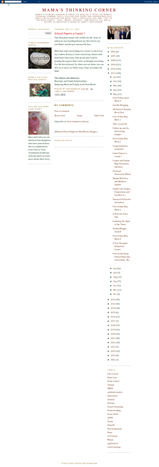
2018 (113, 325)
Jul (114, 273)
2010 (113, 69)
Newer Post (59, 116)
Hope (109, 432)
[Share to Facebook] (62, 94)
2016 (113, 317)
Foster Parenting (115, 407)
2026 (113, 360)
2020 (113, 334)
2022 (113, 343)
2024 (113, 351)
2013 (113, 304)
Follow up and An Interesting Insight (121, 131)
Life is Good (112, 374)
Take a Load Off (120, 124)
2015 (113, 313)
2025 (113, 356)
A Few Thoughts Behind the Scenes (120, 246)
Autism (110, 385)
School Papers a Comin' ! (69, 33)
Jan (115, 77)
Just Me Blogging (120, 105)
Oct (115, 286)
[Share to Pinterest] (64, 94)
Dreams (111, 403)
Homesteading (114, 410)
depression (112, 396)
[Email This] (55, 94)
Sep (115, 281)
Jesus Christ (112, 414)
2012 (113, 300)
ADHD (110, 418)
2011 (113, 73)
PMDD (110, 389)
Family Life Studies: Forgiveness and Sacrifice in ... (122, 192)
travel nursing (113, 447)
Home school (113, 381)
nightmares (112, 443)
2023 (113, 347)
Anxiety (111, 400)
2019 (113, 330)
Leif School (112, 436)
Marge (110, 440)
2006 (113, 52)
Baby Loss (112, 378)
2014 (113, 308)
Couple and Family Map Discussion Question (121, 164)
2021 (113, 338)
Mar (115, 86)
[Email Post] (91, 89)
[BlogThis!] (58, 94)
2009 (113, 65)
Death (110, 422)
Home (79, 116)
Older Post (99, 116)
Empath (111, 425)
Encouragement (114, 429)
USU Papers (68, 91)
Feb (115, 81)
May (115, 94)
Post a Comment (61, 111)
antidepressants (114, 392)
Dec (115, 294)
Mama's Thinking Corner (79, 10)
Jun (115, 268)
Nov (115, 290)
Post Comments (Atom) (78, 122)
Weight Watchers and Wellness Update (120, 181)
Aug (115, 277)
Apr (115, 90)
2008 (113, 60)
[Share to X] (60, 94)
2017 (113, 321)
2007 (113, 56)
